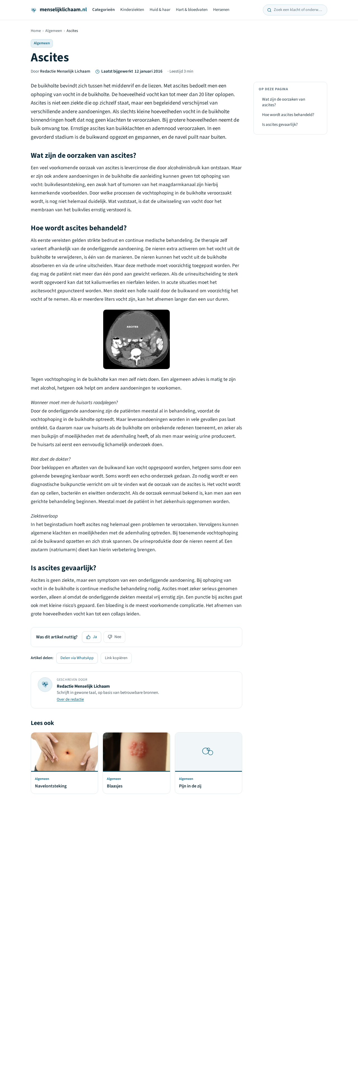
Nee (117, 637)
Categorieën (103, 10)
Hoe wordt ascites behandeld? (288, 115)
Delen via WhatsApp (77, 658)
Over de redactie (70, 699)
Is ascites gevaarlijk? (280, 125)
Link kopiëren (116, 658)
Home (36, 31)
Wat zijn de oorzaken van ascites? (283, 102)
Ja (95, 637)
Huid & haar (160, 10)
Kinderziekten (132, 10)
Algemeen (53, 31)
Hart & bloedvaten (192, 10)
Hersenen (221, 10)
